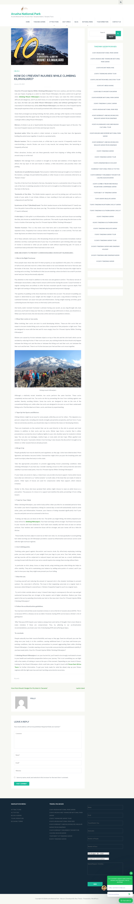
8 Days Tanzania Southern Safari (105, 222)
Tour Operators (102, 22)
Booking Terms (17, 821)
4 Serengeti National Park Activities (105, 169)
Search (102, 32)
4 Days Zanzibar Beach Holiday (105, 163)
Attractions (54, 22)
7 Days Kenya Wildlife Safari (105, 198)
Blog (76, 22)
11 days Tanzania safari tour (105, 240)
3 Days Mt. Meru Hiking (105, 85)
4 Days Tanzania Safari (105, 151)
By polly (16, 678)
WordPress (94, 898)
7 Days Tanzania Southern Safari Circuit (105, 210)
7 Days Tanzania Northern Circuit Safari (105, 204)
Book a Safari (16, 815)
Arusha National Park (26, 14)
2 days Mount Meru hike (105, 67)
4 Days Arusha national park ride (105, 109)
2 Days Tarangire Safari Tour (105, 73)
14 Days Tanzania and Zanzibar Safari (105, 255)
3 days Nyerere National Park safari (105, 97)
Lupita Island (80, 688)
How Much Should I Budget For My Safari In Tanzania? (29, 688)
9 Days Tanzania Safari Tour (105, 234)
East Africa (67, 22)
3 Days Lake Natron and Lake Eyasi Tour (105, 79)
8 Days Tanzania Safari (105, 216)
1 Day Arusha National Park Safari (105, 53)
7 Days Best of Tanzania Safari (105, 192)
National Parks (87, 22)
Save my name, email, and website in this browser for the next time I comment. (42, 777)
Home (28, 22)
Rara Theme (78, 898)
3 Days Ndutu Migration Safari (105, 91)
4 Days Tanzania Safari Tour (105, 157)
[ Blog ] (16, 71)
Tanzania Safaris (39, 22)
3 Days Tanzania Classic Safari (105, 103)
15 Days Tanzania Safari (105, 261)
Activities (15, 812)
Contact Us (116, 22)
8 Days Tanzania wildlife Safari (105, 228)
